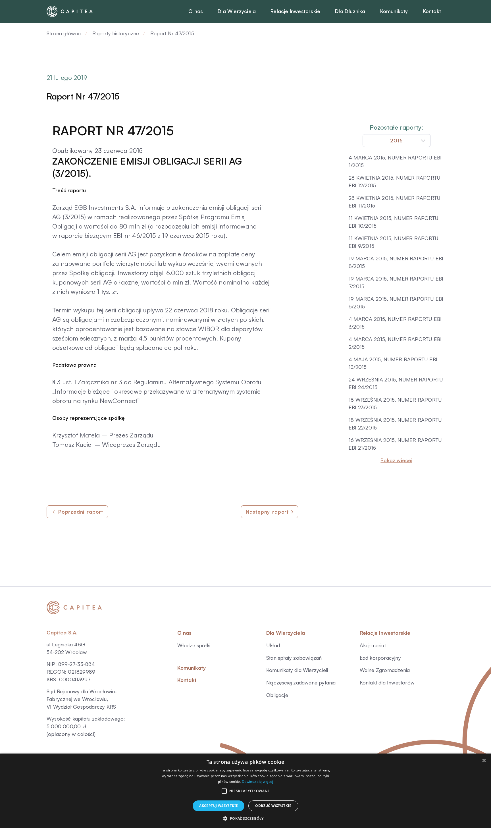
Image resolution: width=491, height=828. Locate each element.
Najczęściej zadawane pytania (301, 682)
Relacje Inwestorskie (385, 633)
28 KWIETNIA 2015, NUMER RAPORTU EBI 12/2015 (394, 181)
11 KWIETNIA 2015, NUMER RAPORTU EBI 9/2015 (393, 242)
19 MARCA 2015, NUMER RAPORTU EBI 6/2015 (396, 303)
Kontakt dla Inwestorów (387, 682)
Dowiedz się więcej (257, 781)
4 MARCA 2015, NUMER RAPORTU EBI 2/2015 (395, 343)
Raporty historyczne (115, 33)
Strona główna (64, 33)
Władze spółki (194, 645)
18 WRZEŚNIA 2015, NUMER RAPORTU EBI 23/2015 (395, 403)
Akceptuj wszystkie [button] (218, 805)
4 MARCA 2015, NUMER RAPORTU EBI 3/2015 (395, 323)
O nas (184, 633)
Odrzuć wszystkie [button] (273, 805)
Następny (267, 512)
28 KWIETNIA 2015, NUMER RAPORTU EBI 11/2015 (394, 202)
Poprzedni (80, 512)
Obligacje (277, 695)
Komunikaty (191, 668)
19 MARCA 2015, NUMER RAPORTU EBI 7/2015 (396, 282)
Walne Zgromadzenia (385, 670)
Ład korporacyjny (380, 658)
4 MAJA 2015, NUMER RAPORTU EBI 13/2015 (393, 363)
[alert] (245, 791)
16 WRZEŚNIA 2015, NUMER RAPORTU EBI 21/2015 (395, 444)
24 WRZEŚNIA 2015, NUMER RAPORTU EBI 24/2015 (396, 383)
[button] (224, 791)
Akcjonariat (373, 645)
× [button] (484, 761)
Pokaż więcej (396, 460)
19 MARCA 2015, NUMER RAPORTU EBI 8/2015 (396, 262)
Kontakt (187, 680)
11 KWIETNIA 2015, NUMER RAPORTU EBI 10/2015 (393, 222)
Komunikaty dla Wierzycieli (297, 670)
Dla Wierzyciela (285, 633)
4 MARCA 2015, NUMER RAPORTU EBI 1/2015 (395, 161)
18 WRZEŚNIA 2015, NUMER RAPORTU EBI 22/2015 (395, 424)
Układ (273, 645)
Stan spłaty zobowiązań (294, 658)
